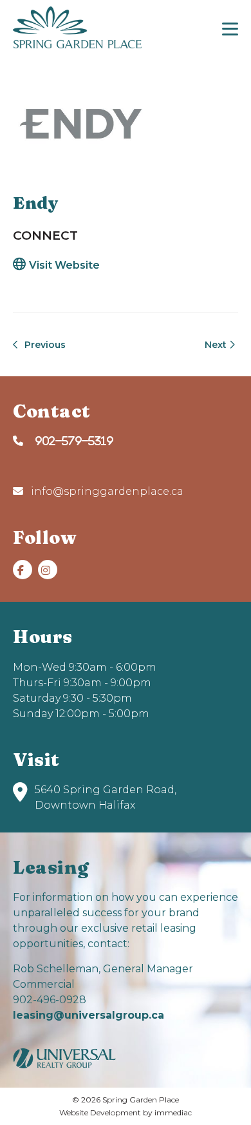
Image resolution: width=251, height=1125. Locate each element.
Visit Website (64, 265)
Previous (44, 345)
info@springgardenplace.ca (105, 491)
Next (217, 345)
